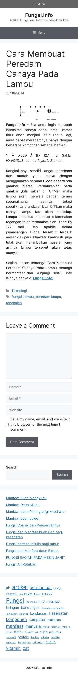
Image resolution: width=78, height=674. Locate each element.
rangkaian (14, 303)
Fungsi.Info (39, 15)
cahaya (58, 588)
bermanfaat (41, 587)
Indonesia (31, 601)
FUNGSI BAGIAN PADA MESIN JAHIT (35, 558)
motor (18, 632)
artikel (20, 587)
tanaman (11, 642)
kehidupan (11, 613)
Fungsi (15, 600)
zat (26, 648)
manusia (33, 626)
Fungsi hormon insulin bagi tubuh (32, 544)
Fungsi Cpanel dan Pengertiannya (33, 525)
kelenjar (23, 613)
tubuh (51, 642)
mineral (66, 626)
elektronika (25, 593)
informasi (53, 601)
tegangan (24, 642)
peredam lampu (48, 297)
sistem (55, 637)
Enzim (37, 594)
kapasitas (47, 608)
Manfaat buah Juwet (22, 518)
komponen (16, 619)
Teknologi (19, 291)
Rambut (35, 637)
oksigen (29, 632)
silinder (45, 637)
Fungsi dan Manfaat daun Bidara (32, 551)
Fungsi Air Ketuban (21, 564)
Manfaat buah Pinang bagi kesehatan (36, 512)
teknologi (38, 642)
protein (23, 637)
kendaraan (38, 613)
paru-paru (55, 632)
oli (36, 632)
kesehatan (58, 613)
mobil (9, 632)
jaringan (12, 607)
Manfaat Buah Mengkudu (26, 498)
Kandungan (30, 607)
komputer (37, 619)
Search (11, 467)
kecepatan (59, 608)
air (8, 587)
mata (46, 626)
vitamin (13, 648)
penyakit (11, 637)
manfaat (14, 626)
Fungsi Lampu (22, 297)
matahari (55, 626)
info (42, 601)
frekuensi (47, 594)
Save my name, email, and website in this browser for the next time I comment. (40, 424)
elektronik (11, 593)
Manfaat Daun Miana (23, 505)
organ (43, 632)
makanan (54, 620)
